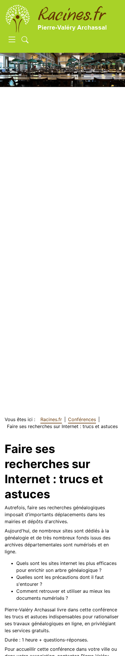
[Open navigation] (12, 40)
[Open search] (25, 40)
